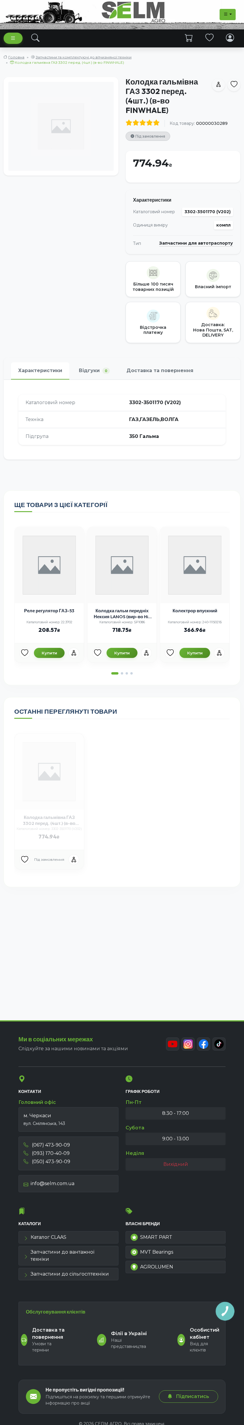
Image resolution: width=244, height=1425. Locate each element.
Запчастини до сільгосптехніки (70, 1274)
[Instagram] (188, 1044)
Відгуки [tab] (93, 370)
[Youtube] (172, 1044)
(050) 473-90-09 (50, 1161)
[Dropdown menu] (228, 14)
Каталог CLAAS (48, 1237)
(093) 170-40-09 (50, 1153)
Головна (16, 57)
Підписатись (192, 1396)
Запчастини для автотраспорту (196, 243)
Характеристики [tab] (40, 370)
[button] (114, 673)
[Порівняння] (73, 653)
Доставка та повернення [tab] (159, 370)
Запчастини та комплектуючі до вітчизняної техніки (84, 57)
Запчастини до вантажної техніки (62, 1255)
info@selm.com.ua (52, 1183)
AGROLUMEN (156, 1267)
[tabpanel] (122, 419)
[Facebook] (203, 1044)
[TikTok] (219, 1044)
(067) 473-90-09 (50, 1145)
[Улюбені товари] (210, 38)
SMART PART (156, 1237)
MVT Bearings (156, 1252)
